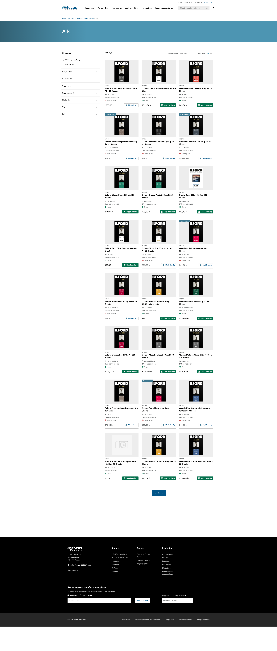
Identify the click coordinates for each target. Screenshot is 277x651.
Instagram (115, 561)
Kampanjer (117, 8)
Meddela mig (132, 105)
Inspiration (147, 8)
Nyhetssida (198, 2)
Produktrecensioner (164, 8)
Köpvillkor (126, 620)
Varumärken (102, 8)
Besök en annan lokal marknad (174, 596)
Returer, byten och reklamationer (147, 620)
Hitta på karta (73, 570)
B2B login (209, 2)
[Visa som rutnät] (207, 53)
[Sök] (206, 8)
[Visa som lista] (211, 53)
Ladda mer (159, 493)
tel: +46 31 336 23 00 (120, 558)
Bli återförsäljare (143, 560)
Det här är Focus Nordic (143, 555)
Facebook (115, 565)
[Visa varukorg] (213, 8)
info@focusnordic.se (119, 554)
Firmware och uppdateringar (167, 573)
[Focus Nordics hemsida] (69, 8)
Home (64, 18)
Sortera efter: (173, 54)
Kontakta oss (188, 2)
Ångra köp (170, 620)
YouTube (115, 568)
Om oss (179, 2)
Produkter (89, 8)
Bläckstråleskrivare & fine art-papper (83, 18)
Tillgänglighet (142, 564)
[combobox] (194, 8)
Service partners (185, 620)
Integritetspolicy (203, 620)
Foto (69, 18)
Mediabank (166, 568)
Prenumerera (142, 600)
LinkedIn (115, 572)
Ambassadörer (131, 8)
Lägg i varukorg (169, 105)
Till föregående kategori (73, 60)
